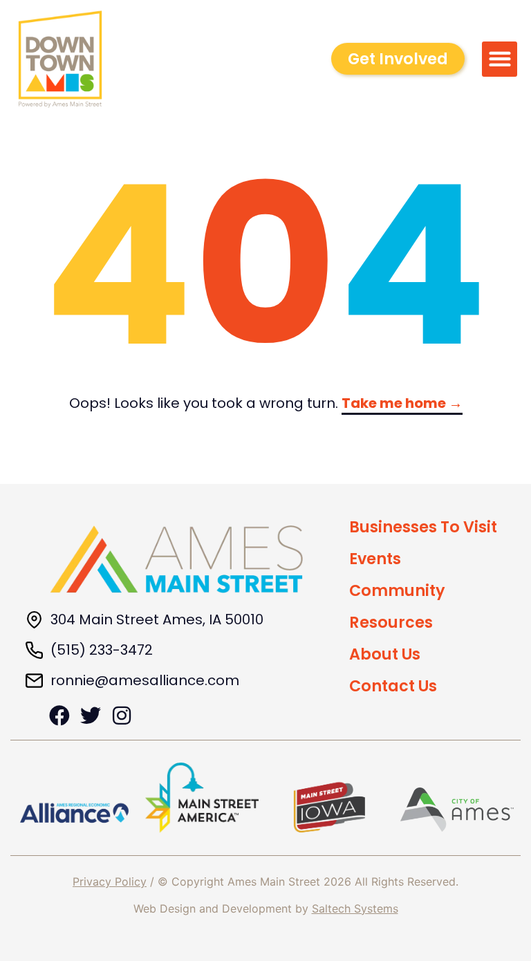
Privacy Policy (110, 881)
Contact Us (393, 686)
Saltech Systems (355, 908)
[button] (499, 59)
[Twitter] (90, 715)
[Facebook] (59, 715)
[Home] (176, 559)
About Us (384, 654)
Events (375, 559)
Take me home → (402, 403)
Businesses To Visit (423, 527)
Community (397, 590)
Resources (391, 622)
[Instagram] (121, 715)
